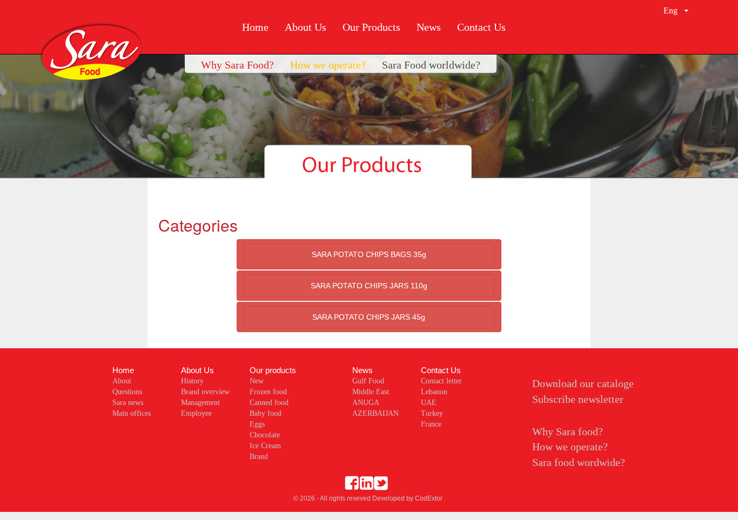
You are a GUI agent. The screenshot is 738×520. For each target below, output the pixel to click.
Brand (259, 457)
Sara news (127, 403)
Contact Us (481, 27)
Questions (127, 392)
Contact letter (441, 381)
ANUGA (365, 403)
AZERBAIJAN (375, 413)
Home (255, 27)
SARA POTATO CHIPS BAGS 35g (369, 254)
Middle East (370, 392)
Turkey (432, 413)
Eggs (257, 424)
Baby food (265, 413)
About (121, 381)
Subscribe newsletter (577, 399)
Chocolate (265, 435)
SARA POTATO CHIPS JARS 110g (369, 285)
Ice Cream (265, 446)
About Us (305, 27)
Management (200, 403)
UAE (429, 403)
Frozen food (268, 392)
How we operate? (570, 447)
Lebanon (434, 392)
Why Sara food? (567, 431)
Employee (196, 413)
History (192, 381)
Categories (198, 225)
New (257, 381)
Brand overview (205, 392)
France (431, 424)
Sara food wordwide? (578, 462)
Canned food (269, 403)
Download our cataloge (583, 383)
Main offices (131, 413)
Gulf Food (368, 381)
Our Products (371, 27)
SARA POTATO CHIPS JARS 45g (368, 317)
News (429, 27)
